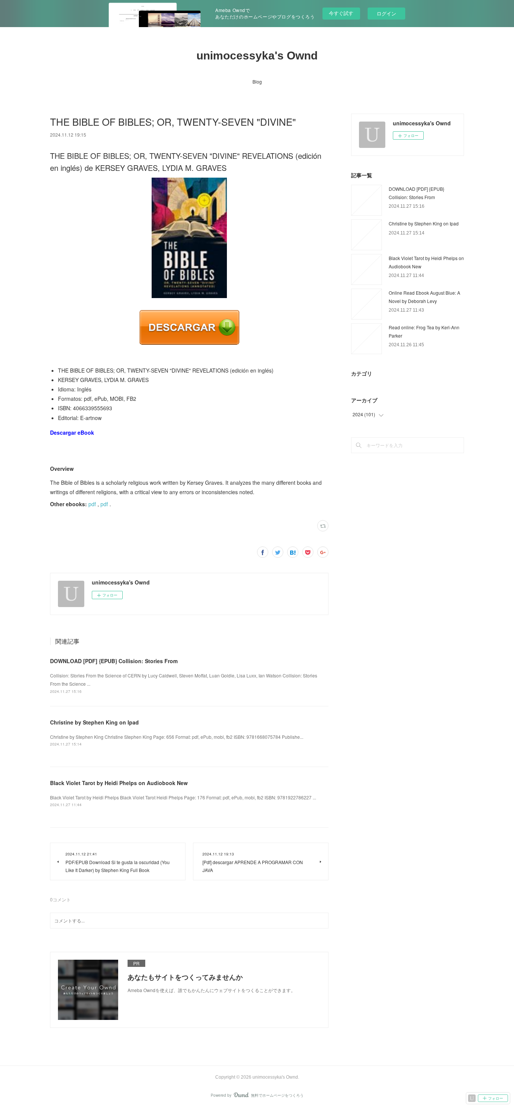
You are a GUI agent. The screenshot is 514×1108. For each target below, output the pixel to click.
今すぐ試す (341, 13)
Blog (257, 81)
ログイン (386, 13)
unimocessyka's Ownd (257, 55)
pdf (92, 504)
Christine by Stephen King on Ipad (94, 722)
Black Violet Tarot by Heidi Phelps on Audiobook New (119, 783)
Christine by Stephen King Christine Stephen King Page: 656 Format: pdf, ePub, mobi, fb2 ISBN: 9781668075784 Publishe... (176, 737)
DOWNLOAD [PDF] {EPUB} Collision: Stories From (114, 661)
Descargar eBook (72, 432)
